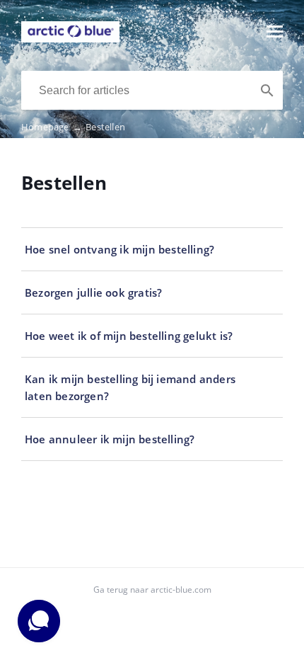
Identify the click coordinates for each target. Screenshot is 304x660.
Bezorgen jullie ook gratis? (93, 292)
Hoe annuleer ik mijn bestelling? (109, 439)
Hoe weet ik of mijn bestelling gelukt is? (129, 336)
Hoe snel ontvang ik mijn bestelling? (119, 249)
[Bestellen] (70, 38)
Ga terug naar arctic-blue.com (152, 590)
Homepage (51, 126)
